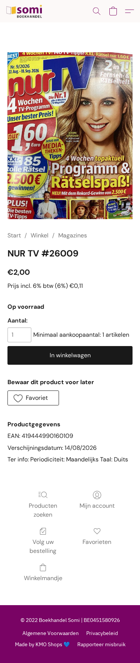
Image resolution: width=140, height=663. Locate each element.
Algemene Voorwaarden (50, 633)
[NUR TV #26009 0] (70, 135)
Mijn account (97, 506)
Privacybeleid (102, 633)
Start (14, 235)
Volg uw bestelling (42, 546)
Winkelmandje (43, 578)
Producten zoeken (43, 510)
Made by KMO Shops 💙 (42, 644)
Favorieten (97, 542)
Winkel (40, 235)
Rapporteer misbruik (101, 644)
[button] (25, 11)
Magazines (72, 235)
